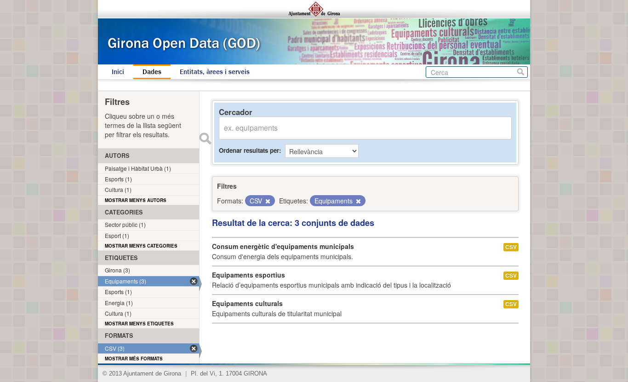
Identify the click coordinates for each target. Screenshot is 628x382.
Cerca (521, 72)
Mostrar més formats (134, 358)
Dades (152, 71)
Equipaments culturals (247, 303)
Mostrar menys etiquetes (139, 323)
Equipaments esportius (248, 274)
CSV (511, 247)
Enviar (205, 138)
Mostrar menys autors (135, 200)
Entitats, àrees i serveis (215, 71)
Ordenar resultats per (249, 150)
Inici (118, 71)
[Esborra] (267, 201)
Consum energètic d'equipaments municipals (283, 246)
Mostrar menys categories (141, 246)
